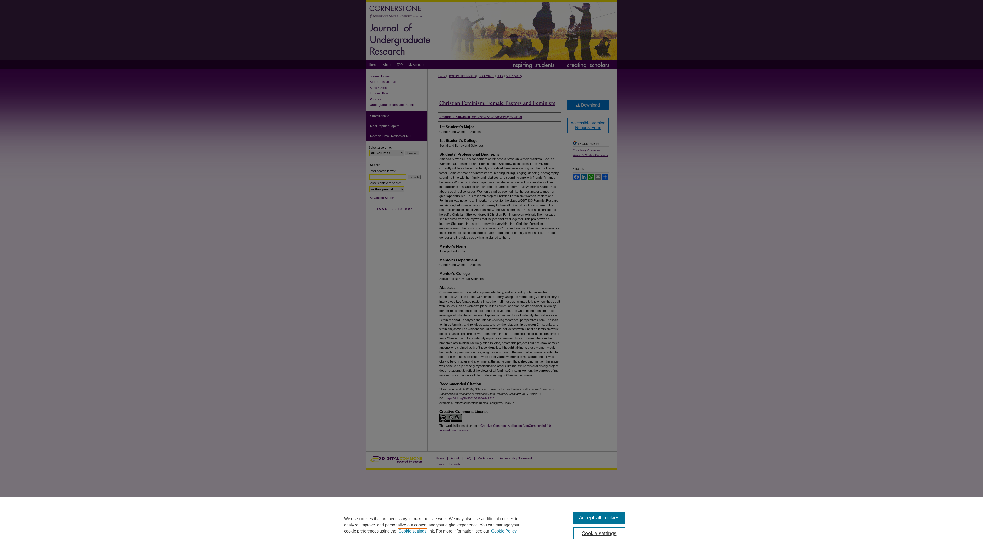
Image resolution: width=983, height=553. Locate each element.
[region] (491, 525)
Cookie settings (412, 531)
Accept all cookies (599, 517)
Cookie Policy (504, 531)
